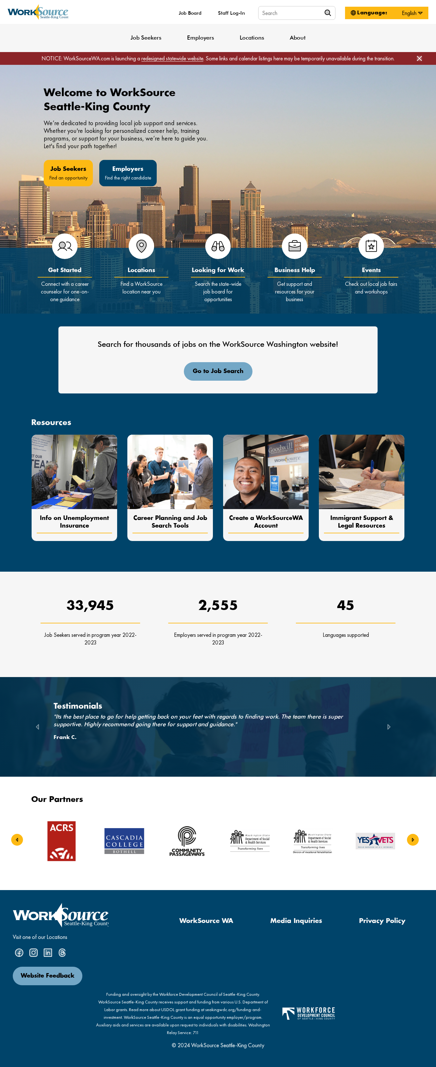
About (297, 37)
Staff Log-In (231, 13)
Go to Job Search (218, 371)
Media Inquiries (296, 921)
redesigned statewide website (172, 58)
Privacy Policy (382, 921)
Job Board (190, 13)
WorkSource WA (206, 921)
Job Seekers (146, 37)
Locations (252, 37)
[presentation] (17, 840)
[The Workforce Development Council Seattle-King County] (309, 1013)
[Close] (419, 58)
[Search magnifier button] (328, 12)
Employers (200, 37)
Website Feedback (47, 976)
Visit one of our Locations (40, 937)
